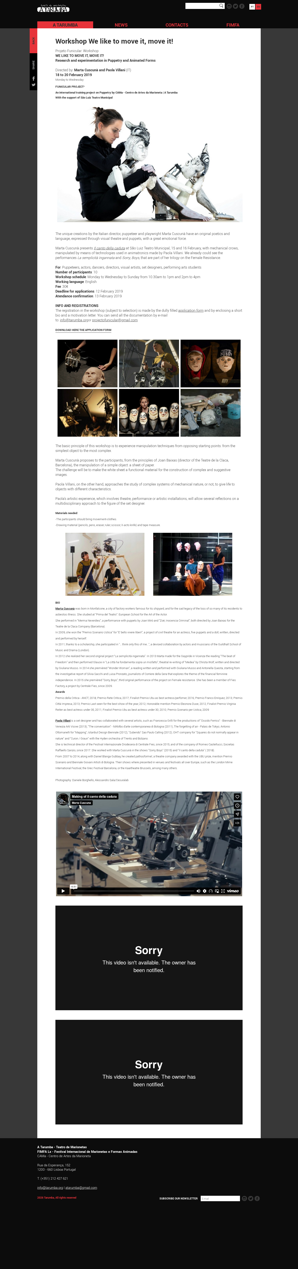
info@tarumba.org (74, 320)
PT (252, 6)
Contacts (177, 25)
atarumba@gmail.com (81, 1187)
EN (258, 6)
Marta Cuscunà (65, 608)
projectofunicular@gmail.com (115, 320)
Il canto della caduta (109, 248)
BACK (33, 40)
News (121, 25)
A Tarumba (65, 25)
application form (191, 310)
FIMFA (232, 25)
